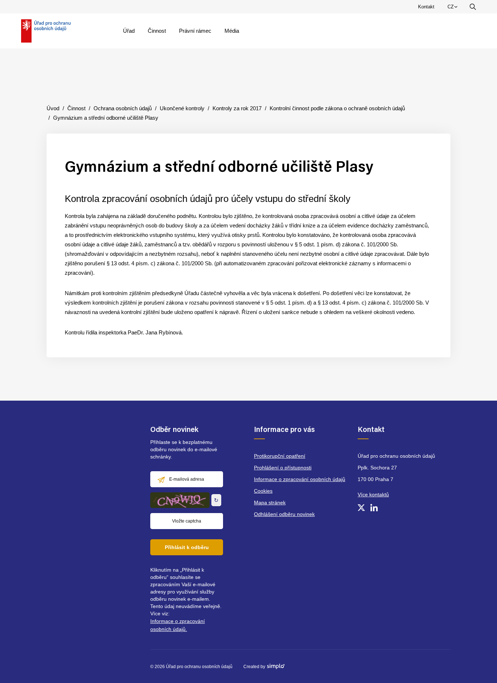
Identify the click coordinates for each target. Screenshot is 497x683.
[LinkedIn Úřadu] (374, 507)
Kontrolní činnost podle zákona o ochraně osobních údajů (337, 108)
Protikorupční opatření (279, 456)
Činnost (76, 108)
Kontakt (426, 6)
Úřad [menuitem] (129, 31)
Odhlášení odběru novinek (284, 514)
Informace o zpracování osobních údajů (299, 479)
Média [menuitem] (231, 31)
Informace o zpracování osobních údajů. (177, 625)
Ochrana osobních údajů (123, 108)
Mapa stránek (270, 502)
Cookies (263, 491)
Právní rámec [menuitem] (195, 31)
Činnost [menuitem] (157, 31)
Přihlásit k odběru (187, 547)
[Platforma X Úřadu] (361, 507)
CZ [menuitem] (453, 8)
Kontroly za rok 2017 (237, 108)
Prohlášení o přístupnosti (282, 467)
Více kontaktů (373, 494)
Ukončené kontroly (182, 108)
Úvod (53, 108)
